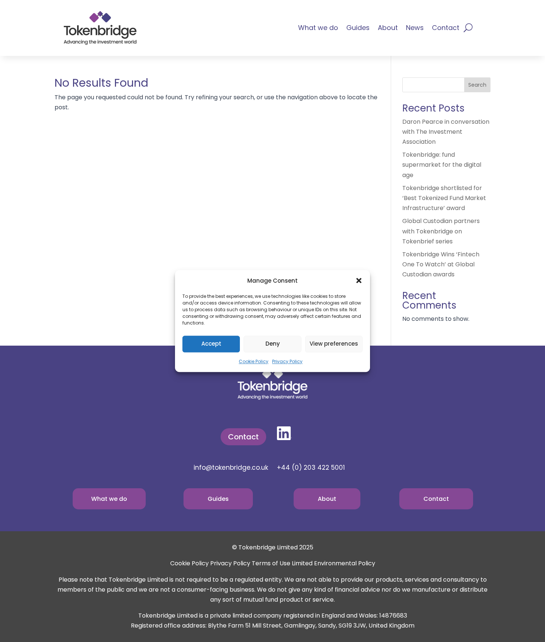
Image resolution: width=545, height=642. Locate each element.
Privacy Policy (287, 361)
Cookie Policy (253, 361)
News (415, 28)
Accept (211, 344)
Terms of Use (271, 563)
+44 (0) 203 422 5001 (311, 467)
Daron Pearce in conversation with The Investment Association (445, 131)
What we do (318, 28)
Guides (358, 28)
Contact (445, 28)
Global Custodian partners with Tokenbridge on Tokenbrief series (441, 231)
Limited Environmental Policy (333, 563)
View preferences (334, 344)
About (388, 28)
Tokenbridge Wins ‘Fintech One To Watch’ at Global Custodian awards (440, 264)
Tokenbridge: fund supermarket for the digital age (441, 164)
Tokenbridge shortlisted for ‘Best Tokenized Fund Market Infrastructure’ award (444, 198)
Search (477, 85)
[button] (359, 280)
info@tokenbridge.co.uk (231, 467)
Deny (272, 344)
